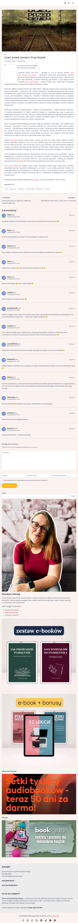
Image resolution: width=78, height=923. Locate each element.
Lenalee (10, 326)
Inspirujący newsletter (12, 615)
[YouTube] (28, 920)
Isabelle (10, 292)
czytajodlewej (12, 344)
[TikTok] (46, 920)
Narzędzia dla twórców (12, 610)
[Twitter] (32, 920)
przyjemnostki (12, 308)
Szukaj (4, 493)
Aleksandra (11, 397)
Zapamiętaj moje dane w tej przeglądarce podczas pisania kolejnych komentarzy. (26, 480)
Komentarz (6, 452)
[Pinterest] (55, 920)
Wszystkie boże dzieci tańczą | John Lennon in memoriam (58, 199)
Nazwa (5, 475)
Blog (5, 54)
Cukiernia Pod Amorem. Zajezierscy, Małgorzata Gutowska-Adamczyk (16, 200)
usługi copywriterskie (35, 907)
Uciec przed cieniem (31, 82)
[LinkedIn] (41, 920)
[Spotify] (50, 920)
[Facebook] (23, 920)
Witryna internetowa (60, 475)
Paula (9, 230)
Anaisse (10, 246)
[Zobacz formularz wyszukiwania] (73, 3)
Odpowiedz (72, 215)
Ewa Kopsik (19, 161)
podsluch (10, 413)
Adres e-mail (32, 475)
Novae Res (40, 189)
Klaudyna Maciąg (11, 61)
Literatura (21, 189)
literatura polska (30, 189)
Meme (9, 215)
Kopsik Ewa (13, 189)
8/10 (6, 189)
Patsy (9, 277)
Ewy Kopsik (32, 75)
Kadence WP (55, 916)
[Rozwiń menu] (65, 3)
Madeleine (11, 359)
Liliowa (9, 377)
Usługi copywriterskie (11, 612)
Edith (9, 261)
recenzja (47, 189)
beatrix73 (10, 428)
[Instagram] (37, 920)
